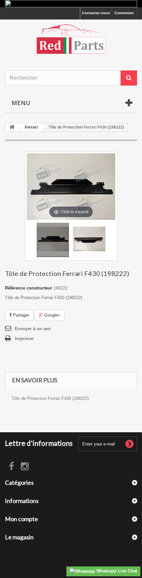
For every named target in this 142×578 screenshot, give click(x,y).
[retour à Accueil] (12, 127)
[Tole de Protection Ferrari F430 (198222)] (53, 240)
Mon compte (21, 518)
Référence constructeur (28, 288)
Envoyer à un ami (33, 328)
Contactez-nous (96, 13)
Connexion (124, 13)
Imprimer (24, 338)
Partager (20, 315)
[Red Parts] (71, 39)
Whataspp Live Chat (116, 570)
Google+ (51, 315)
